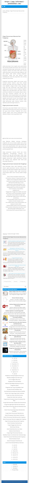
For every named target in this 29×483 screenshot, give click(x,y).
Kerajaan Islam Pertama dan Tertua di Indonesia (17, 329)
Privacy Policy (15, 470)
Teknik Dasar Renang (14, 427)
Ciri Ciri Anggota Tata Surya (14, 379)
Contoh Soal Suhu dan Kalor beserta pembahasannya (17, 323)
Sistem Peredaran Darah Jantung (14, 423)
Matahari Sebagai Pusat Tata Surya (14, 377)
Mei (14, 447)
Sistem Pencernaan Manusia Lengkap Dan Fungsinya (14, 419)
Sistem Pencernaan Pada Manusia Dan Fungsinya (14, 417)
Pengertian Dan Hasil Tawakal (14, 381)
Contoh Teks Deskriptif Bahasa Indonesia (15, 442)
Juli (14, 373)
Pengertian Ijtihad (14, 385)
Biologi (7, 11)
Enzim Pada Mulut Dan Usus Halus (14, 429)
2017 (15, 358)
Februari (14, 453)
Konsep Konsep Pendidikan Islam (14, 389)
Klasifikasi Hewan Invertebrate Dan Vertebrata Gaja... (14, 435)
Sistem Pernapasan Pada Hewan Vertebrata (14, 415)
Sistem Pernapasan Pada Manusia (14, 440)
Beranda (15, 281)
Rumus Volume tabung (17, 298)
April (14, 449)
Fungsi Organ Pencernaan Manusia (14, 433)
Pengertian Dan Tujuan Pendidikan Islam (14, 387)
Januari (14, 455)
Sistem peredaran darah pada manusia (16, 241)
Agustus (14, 371)
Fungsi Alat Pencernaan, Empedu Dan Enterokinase (14, 402)
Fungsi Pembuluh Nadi (17, 257)
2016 (14, 360)
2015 (14, 362)
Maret (14, 451)
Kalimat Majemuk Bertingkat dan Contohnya (17, 305)
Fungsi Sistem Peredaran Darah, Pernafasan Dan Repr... (14, 399)
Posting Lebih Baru (7, 281)
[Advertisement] (15, 24)
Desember (14, 364)
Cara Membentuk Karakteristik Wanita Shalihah (14, 391)
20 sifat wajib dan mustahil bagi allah (14, 310)
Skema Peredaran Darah (14, 438)
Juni (14, 445)
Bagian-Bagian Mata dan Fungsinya (17, 291)
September (14, 370)
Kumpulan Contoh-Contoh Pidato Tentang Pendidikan (18, 316)
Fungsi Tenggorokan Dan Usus (14, 425)
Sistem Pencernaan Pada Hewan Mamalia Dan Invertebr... (14, 410)
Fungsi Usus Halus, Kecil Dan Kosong (14, 395)
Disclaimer (15, 468)
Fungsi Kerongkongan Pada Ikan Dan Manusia (14, 404)
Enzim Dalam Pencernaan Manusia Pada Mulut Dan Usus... (14, 407)
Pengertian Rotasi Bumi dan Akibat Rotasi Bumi (17, 349)
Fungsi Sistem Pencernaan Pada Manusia (15, 413)
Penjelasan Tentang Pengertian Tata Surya (14, 375)
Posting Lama (22, 281)
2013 (14, 459)
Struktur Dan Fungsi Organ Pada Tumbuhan (14, 393)
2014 (14, 457)
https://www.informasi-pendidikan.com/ (17, 481)
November (14, 366)
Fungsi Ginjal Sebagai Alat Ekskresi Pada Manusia (17, 265)
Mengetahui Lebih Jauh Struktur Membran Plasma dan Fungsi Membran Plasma (17, 249)
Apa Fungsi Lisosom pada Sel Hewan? (17, 273)
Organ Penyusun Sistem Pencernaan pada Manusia (17, 336)
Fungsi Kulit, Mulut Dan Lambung (14, 397)
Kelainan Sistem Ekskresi (14, 431)
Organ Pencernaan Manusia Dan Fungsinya (14, 421)
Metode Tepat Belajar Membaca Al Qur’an (14, 383)
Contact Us (15, 466)
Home (4, 11)
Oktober (14, 368)
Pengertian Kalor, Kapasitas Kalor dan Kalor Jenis (17, 342)
